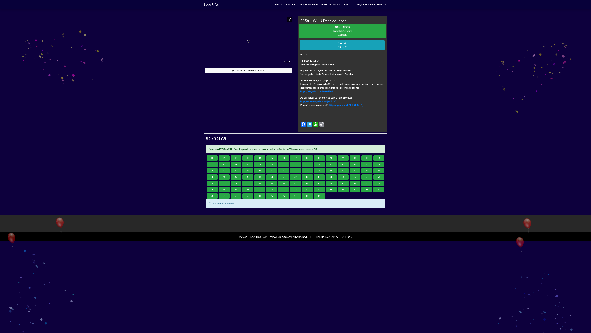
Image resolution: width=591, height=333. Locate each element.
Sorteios (292, 4)
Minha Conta (342, 4)
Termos (325, 4)
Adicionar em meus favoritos (249, 70)
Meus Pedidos (309, 4)
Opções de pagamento (371, 4)
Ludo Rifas (211, 4)
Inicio (279, 4)
